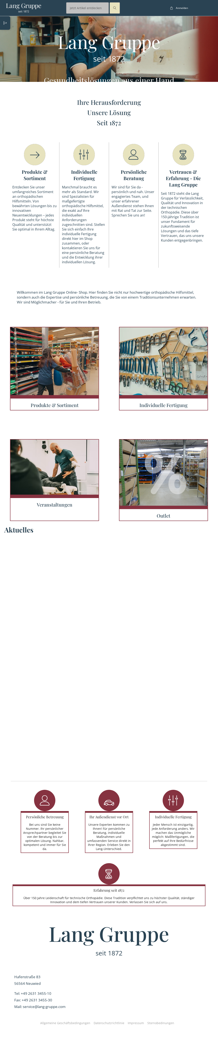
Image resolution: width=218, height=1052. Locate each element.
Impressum (136, 1023)
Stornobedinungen (160, 1023)
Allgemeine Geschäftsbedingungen (65, 1023)
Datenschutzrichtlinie (109, 1023)
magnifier (114, 8)
